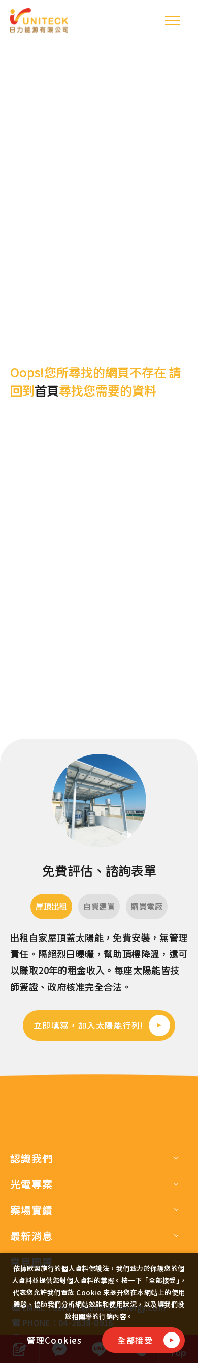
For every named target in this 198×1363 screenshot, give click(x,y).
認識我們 (31, 1158)
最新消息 (31, 1236)
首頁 (47, 390)
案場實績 (31, 1210)
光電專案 (31, 1184)
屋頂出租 (51, 906)
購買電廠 (146, 906)
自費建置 (99, 906)
